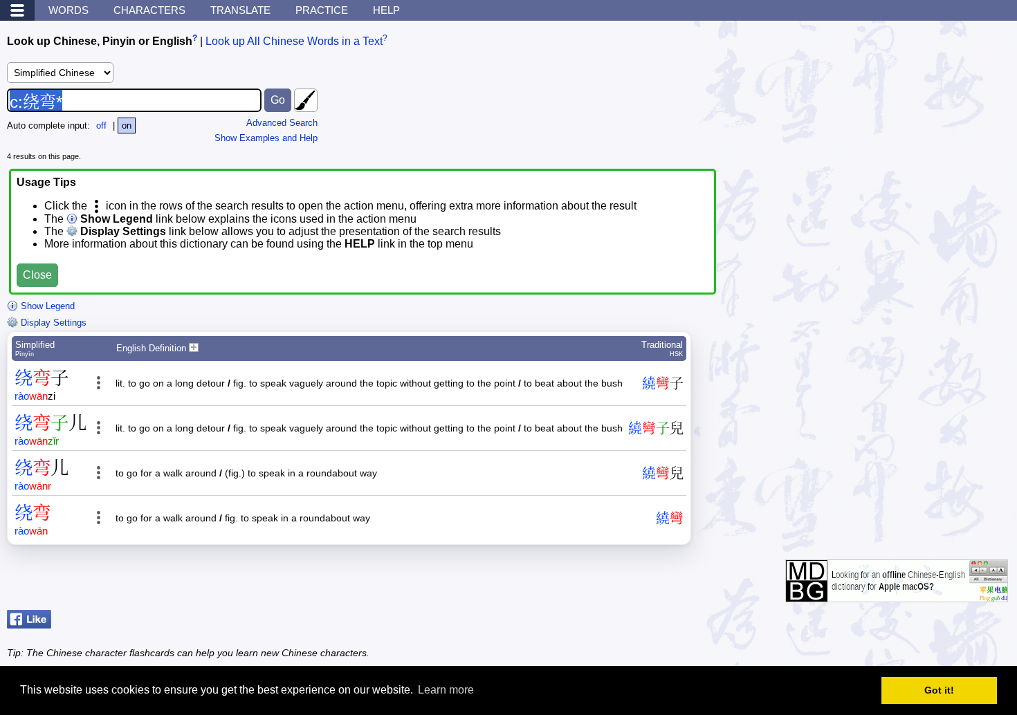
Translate (240, 10)
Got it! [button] (939, 690)
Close (37, 275)
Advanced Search (282, 123)
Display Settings (52, 322)
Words (68, 10)
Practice (321, 10)
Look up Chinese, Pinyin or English (99, 41)
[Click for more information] (896, 595)
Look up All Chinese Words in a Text (294, 41)
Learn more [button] (446, 690)
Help (386, 10)
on (126, 125)
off (101, 125)
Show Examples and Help (266, 138)
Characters (149, 10)
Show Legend (46, 306)
